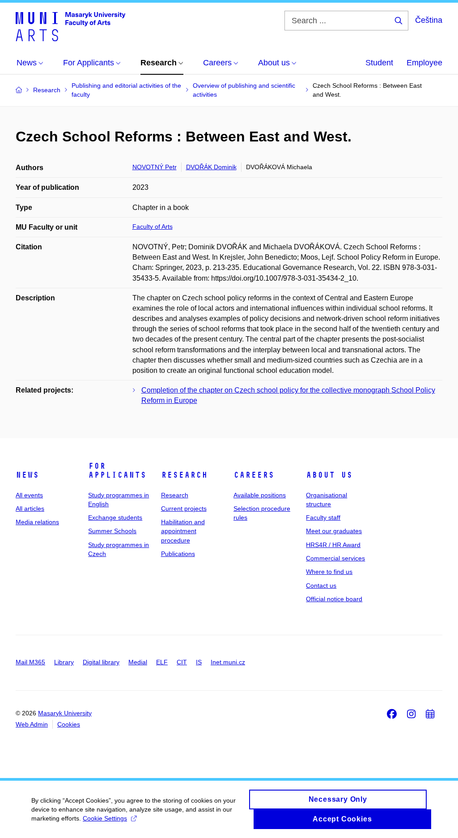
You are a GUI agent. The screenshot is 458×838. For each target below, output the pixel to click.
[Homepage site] (70, 26)
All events (29, 495)
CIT (182, 662)
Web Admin (32, 724)
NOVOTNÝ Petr (154, 167)
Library (64, 662)
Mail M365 (30, 662)
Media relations (37, 522)
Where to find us (329, 571)
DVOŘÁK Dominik (211, 167)
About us (329, 475)
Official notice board (334, 599)
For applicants (117, 470)
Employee (424, 62)
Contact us (321, 585)
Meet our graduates (334, 530)
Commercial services (335, 558)
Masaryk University (65, 713)
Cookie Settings (105, 818)
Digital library (101, 662)
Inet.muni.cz (228, 662)
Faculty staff (323, 517)
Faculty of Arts (152, 226)
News (27, 475)
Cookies (68, 724)
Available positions (259, 495)
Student (379, 62)
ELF (162, 662)
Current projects (184, 508)
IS (199, 662)
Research (184, 475)
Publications (178, 553)
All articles (30, 508)
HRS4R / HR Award (333, 544)
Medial (137, 662)
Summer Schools (112, 530)
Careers (253, 475)
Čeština (428, 20)
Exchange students (115, 517)
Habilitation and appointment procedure (183, 531)
